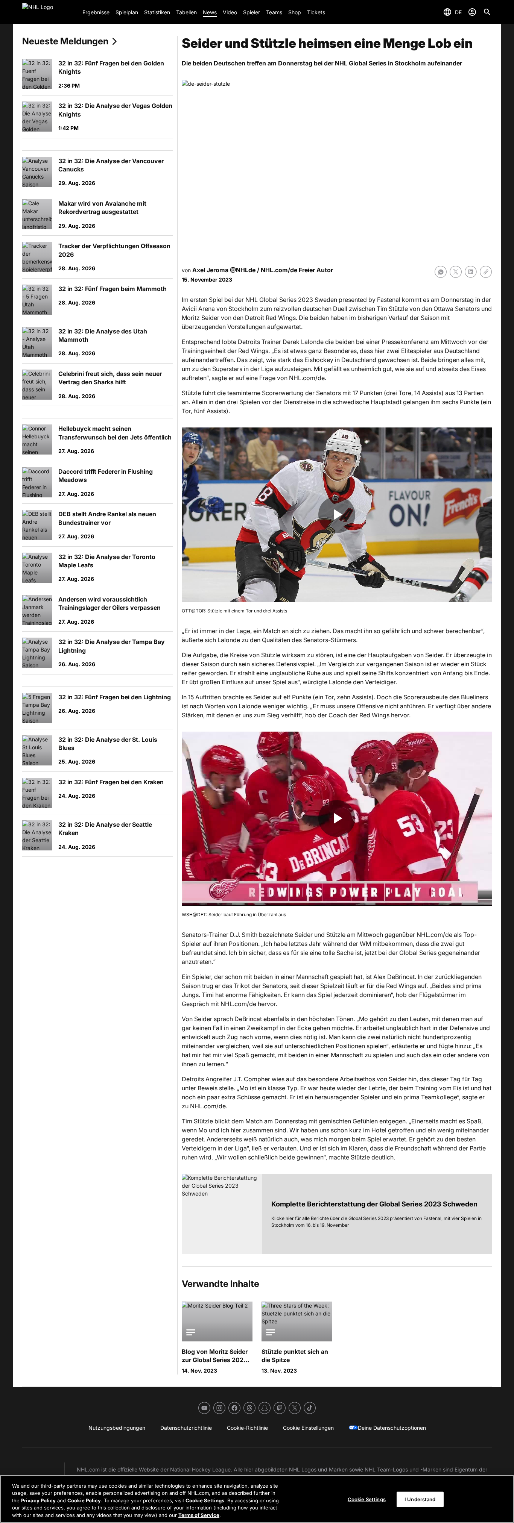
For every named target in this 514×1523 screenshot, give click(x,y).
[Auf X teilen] (456, 272)
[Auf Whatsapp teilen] (441, 272)
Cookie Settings (205, 1500)
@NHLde (242, 270)
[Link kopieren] (486, 272)
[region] (257, 1499)
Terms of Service (198, 1515)
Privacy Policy (38, 1500)
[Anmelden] (472, 12)
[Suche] (487, 12)
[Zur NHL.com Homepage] (49, 12)
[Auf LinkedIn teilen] (471, 272)
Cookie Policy (84, 1500)
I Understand (420, 1499)
